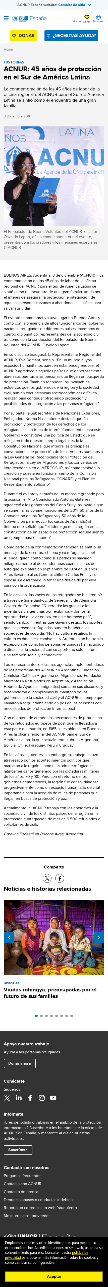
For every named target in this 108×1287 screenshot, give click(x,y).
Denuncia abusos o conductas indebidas (39, 1200)
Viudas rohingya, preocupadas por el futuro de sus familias (50, 992)
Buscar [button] (77, 21)
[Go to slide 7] (67, 1017)
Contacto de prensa (21, 1192)
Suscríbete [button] (18, 1150)
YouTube (53, 1098)
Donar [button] (86, 21)
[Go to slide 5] (57, 1017)
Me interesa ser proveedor (27, 1216)
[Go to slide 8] (72, 1017)
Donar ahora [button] (19, 1063)
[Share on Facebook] (59, 878)
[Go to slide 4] (52, 1017)
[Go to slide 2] (42, 1017)
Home (8, 49)
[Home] (29, 19)
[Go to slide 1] (37, 1017)
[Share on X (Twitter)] (47, 878)
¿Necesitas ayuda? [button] (74, 35)
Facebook (30, 1098)
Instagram (41, 1098)
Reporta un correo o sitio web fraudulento (40, 1208)
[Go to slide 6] (62, 1017)
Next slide (99, 937)
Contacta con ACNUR (22, 1184)
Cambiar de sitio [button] (71, 4)
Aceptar (54, 1277)
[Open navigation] (6, 18)
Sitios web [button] (98, 21)
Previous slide (9, 937)
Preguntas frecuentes (22, 1176)
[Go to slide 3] (47, 1017)
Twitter (7, 1098)
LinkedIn (18, 1098)
